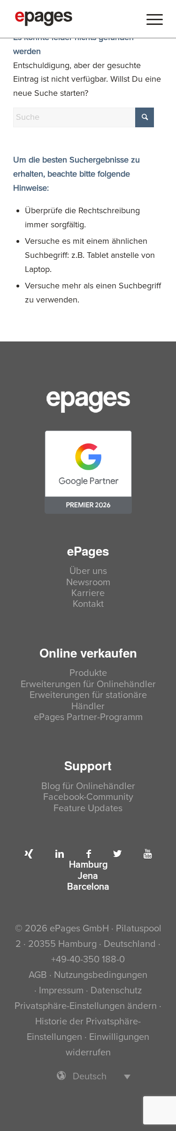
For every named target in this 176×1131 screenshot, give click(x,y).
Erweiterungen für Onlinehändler (88, 684)
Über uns (88, 571)
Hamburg (88, 865)
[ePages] (73, 19)
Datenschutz (116, 990)
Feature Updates (88, 808)
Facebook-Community (88, 797)
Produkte (88, 673)
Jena (88, 876)
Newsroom (88, 582)
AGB (38, 975)
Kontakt (88, 604)
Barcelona (88, 887)
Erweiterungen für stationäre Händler (88, 701)
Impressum (61, 990)
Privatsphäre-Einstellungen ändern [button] (86, 1006)
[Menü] (150, 19)
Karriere (88, 593)
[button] (88, 1076)
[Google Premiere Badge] (88, 472)
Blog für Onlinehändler (88, 786)
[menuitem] (150, 19)
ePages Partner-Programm (88, 717)
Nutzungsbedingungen (100, 975)
